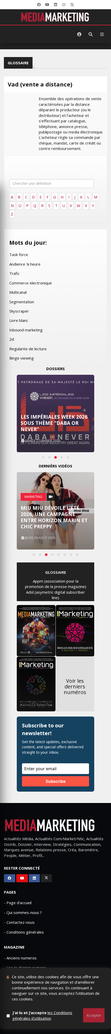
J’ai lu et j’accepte (42, 1015)
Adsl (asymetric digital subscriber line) (55, 595)
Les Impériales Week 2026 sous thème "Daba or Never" (54, 423)
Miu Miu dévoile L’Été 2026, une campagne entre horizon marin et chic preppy (54, 517)
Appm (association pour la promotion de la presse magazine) (55, 583)
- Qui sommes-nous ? (23, 912)
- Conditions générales (24, 932)
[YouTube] (47, 5)
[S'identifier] (79, 34)
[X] (72, 5)
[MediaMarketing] (55, 17)
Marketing (33, 497)
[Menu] (102, 34)
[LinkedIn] (55, 5)
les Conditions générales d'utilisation (42, 1015)
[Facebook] (39, 5)
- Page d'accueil (17, 902)
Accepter (93, 1015)
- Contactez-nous (19, 922)
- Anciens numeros (20, 957)
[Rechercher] (90, 34)
